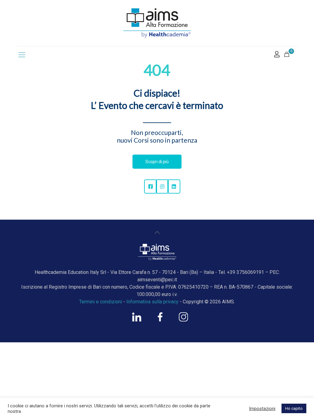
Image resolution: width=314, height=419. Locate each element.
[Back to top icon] (157, 232)
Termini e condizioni (100, 302)
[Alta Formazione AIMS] (157, 23)
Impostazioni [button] (262, 408)
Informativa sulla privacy (152, 302)
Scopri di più (157, 161)
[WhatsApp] (136, 320)
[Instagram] (162, 186)
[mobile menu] (22, 55)
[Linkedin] (173, 186)
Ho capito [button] (294, 408)
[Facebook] (150, 186)
